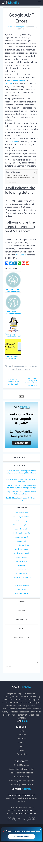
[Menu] (39, 3)
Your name (21, 602)
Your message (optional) (21, 637)
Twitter (22, 80)
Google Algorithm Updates (21, 533)
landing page (21, 565)
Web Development (21, 593)
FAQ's (21, 750)
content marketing (21, 513)
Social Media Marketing (21, 585)
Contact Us (21, 754)
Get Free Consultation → (22, 837)
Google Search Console (21, 553)
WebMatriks (21, 254)
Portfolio (22, 738)
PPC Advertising (21, 573)
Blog (22, 746)
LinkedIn (8, 83)
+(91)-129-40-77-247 (27, 810)
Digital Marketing (21, 765)
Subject (21, 628)
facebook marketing (21, 529)
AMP (10, 366)
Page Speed (22, 569)
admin (10, 27)
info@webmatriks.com (26, 813)
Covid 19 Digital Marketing (21, 517)
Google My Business (21, 549)
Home (21, 731)
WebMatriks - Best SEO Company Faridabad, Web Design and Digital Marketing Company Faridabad (10, 2)
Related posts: (12, 182)
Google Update (20, 27)
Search (21, 396)
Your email (21, 610)
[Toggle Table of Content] (33, 172)
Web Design (21, 589)
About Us (21, 734)
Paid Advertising (21, 776)
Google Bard (21, 541)
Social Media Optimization (21, 772)
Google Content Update (21, 545)
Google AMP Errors (20, 366)
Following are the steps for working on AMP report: (20, 179)
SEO (21, 581)
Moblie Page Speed (24, 369)
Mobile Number (21, 619)
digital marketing (21, 521)
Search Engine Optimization (21, 577)
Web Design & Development (21, 780)
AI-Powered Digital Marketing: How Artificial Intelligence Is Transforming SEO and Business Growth (21, 473)
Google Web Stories (21, 561)
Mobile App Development (21, 784)
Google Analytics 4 (21, 537)
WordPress (13, 80)
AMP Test (13, 141)
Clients (21, 742)
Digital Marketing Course (21, 525)
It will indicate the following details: (17, 175)
